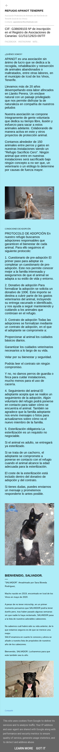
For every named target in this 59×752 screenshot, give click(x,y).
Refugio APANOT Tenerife (24, 10)
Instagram (24, 41)
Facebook (10, 41)
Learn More (24, 748)
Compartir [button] (9, 711)
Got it (41, 748)
